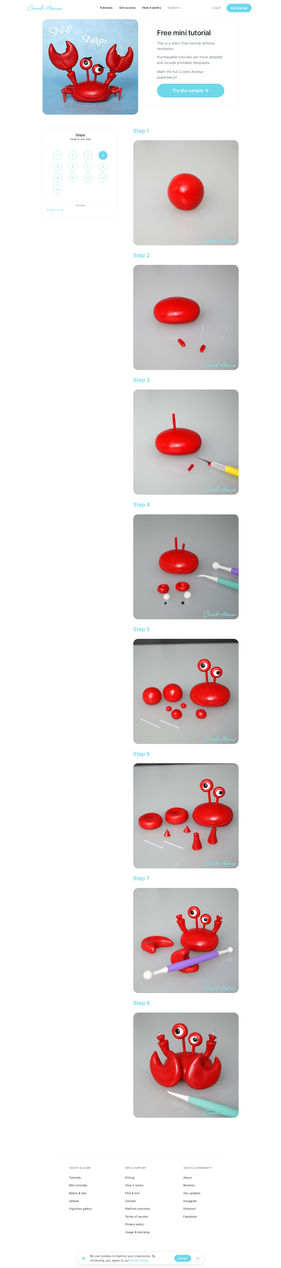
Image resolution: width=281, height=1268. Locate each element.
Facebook (190, 1216)
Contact (130, 1201)
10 (72, 178)
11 (87, 178)
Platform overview (137, 1208)
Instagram (190, 1201)
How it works (151, 7)
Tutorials (106, 7)
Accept (182, 1258)
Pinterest (189, 1208)
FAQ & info (132, 1193)
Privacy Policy (139, 1260)
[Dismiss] (197, 1258)
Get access (127, 7)
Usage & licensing (137, 1232)
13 (57, 189)
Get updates (191, 1193)
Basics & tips (77, 1193)
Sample (74, 1201)
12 (103, 178)
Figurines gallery (80, 1208)
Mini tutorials (78, 1185)
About (187, 1177)
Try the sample (188, 90)
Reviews (189, 1185)
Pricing (129, 1177)
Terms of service (136, 1216)
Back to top (57, 210)
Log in (216, 7)
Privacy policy (134, 1224)
